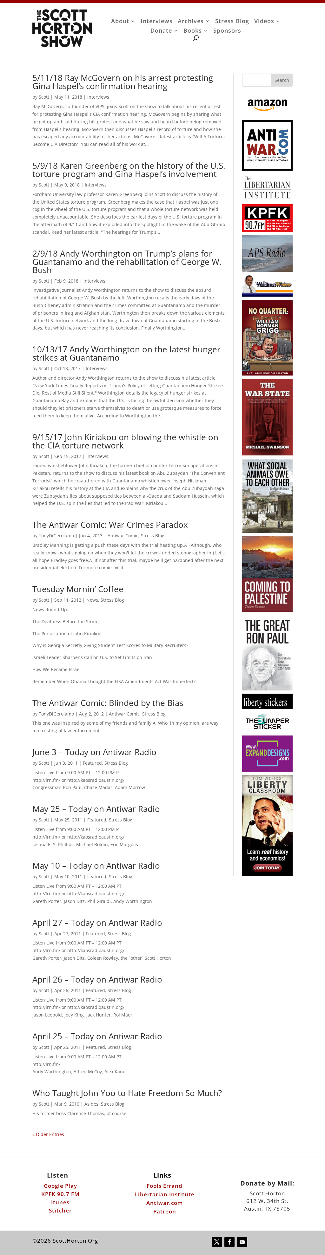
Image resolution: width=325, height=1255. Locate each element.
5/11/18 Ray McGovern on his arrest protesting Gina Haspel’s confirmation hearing (122, 82)
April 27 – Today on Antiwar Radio (97, 922)
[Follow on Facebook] (229, 1242)
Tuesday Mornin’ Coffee (77, 589)
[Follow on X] (217, 1242)
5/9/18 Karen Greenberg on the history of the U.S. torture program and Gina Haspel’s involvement (128, 170)
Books (192, 31)
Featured (92, 763)
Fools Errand (164, 1185)
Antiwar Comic (123, 536)
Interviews (157, 22)
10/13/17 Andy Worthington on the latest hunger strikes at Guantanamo (126, 353)
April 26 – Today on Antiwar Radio (97, 979)
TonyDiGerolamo (56, 536)
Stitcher (60, 1210)
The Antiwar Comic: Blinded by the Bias (107, 703)
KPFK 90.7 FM (60, 1194)
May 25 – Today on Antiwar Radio (96, 808)
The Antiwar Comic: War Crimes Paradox (110, 524)
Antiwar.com (164, 1202)
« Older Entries (48, 1134)
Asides (91, 1104)
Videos (264, 22)
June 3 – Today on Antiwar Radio (94, 752)
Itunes (60, 1202)
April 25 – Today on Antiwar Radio (97, 1036)
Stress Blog (232, 22)
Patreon (164, 1211)
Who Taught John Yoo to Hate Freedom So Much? (127, 1093)
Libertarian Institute (165, 1194)
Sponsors (227, 31)
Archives (191, 22)
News (92, 600)
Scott (44, 97)
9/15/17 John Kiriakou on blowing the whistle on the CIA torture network (125, 441)
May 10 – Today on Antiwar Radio (96, 865)
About (120, 22)
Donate (161, 31)
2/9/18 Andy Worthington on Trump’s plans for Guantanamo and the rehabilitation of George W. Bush (127, 262)
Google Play (60, 1185)
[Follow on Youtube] (242, 1242)
